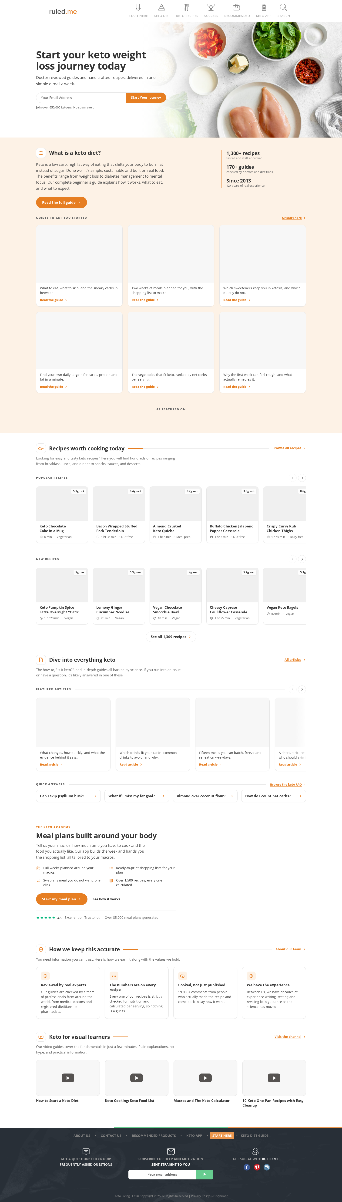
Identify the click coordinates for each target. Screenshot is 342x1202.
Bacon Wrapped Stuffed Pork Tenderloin (116, 528)
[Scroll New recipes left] (293, 559)
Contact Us (111, 1135)
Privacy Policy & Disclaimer (209, 1196)
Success (211, 16)
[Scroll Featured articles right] (302, 689)
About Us (82, 1135)
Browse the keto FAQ (286, 785)
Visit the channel (288, 1037)
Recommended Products (154, 1135)
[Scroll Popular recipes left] (293, 478)
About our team (288, 949)
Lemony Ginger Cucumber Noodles (112, 609)
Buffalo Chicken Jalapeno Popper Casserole (231, 528)
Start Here (138, 16)
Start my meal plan (59, 899)
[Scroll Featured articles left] (293, 689)
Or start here (292, 218)
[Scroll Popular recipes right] (302, 478)
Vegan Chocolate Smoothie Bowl (167, 609)
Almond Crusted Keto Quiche (167, 528)
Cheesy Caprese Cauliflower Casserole (228, 609)
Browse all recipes (286, 448)
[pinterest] (256, 1167)
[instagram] (266, 1167)
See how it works (106, 899)
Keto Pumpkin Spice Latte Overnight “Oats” (59, 609)
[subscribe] (204, 1174)
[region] (171, 515)
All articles (293, 660)
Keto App (194, 1135)
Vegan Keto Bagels (282, 607)
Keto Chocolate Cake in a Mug (53, 528)
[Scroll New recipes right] (302, 559)
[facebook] (246, 1167)
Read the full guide (59, 202)
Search (284, 16)
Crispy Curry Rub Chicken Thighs (281, 528)
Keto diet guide (254, 1135)
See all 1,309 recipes (168, 637)
